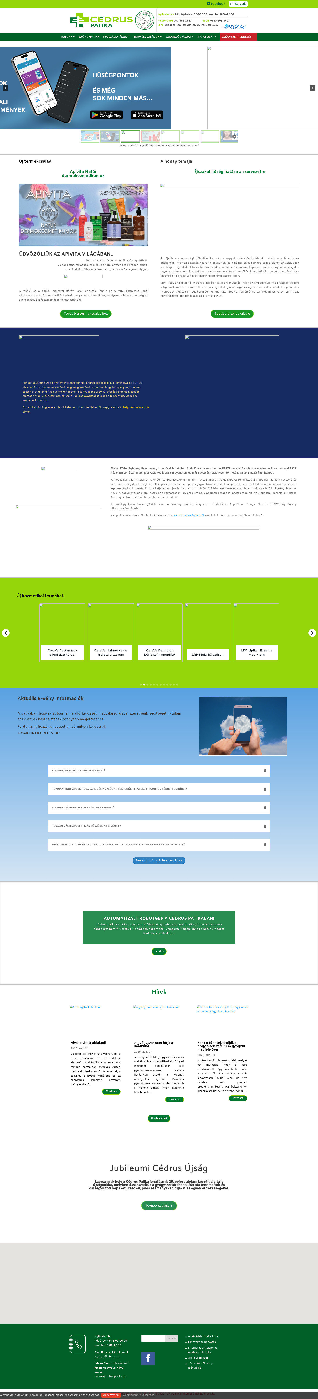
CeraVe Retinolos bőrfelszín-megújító (111, 652)
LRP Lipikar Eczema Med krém (208, 652)
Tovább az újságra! (159, 1205)
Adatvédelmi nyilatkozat (138, 1395)
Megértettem (111, 1395)
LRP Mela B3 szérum (159, 654)
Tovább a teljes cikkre (232, 313)
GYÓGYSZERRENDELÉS (237, 37)
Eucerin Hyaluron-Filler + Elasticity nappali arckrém (257, 650)
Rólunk (66, 37)
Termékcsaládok (146, 37)
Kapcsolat (206, 37)
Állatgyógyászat (178, 37)
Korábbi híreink (159, 1118)
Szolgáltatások (115, 37)
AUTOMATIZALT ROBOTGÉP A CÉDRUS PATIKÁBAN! (159, 918)
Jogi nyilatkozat (198, 1358)
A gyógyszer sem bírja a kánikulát (153, 1045)
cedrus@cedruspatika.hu (110, 1377)
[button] (5, 88)
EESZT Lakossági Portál (189, 516)
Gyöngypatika (89, 37)
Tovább (159, 951)
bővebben (111, 1091)
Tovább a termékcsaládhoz (86, 313)
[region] (159, 95)
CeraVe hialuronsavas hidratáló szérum (62, 652)
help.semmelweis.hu (136, 407)
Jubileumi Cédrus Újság (159, 1169)
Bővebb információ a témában (159, 860)
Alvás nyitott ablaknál (88, 1043)
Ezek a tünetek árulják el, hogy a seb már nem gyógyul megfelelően (221, 1046)
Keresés (240, 4)
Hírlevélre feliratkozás (202, 1342)
